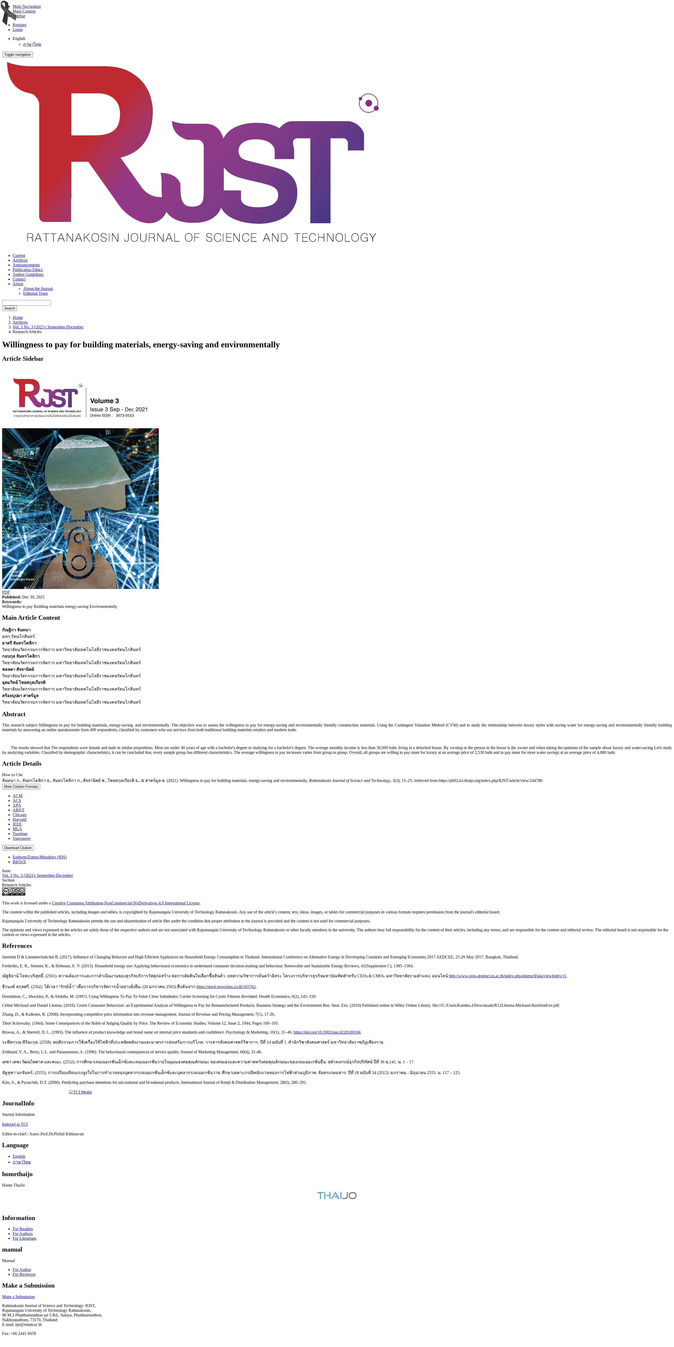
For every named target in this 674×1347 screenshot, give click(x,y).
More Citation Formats (21, 787)
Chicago (20, 814)
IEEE (17, 824)
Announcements (26, 265)
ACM (17, 796)
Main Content (24, 11)
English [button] (19, 38)
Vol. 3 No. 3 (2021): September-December (48, 327)
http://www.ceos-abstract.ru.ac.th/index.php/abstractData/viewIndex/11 (507, 976)
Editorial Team (35, 293)
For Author (22, 1269)
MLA (17, 829)
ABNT (18, 810)
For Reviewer (24, 1274)
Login (18, 29)
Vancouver (22, 838)
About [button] (18, 284)
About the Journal (38, 288)
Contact (19, 279)
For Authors (23, 1233)
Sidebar (19, 16)
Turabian (20, 833)
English (19, 1156)
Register (19, 25)
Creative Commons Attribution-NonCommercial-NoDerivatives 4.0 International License (126, 903)
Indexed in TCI (15, 1124)
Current (19, 255)
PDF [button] (6, 592)
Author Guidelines (28, 274)
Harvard (19, 819)
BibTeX (19, 862)
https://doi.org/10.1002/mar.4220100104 (327, 1032)
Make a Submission (18, 1296)
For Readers (23, 1229)
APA (17, 805)
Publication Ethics (28, 269)
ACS (17, 800)
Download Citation (18, 848)
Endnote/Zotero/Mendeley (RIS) (40, 857)
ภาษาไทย (32, 44)
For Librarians (24, 1238)
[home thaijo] (337, 1198)
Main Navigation (27, 6)
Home (18, 317)
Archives (20, 260)
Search (9, 308)
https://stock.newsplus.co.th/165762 (226, 986)
